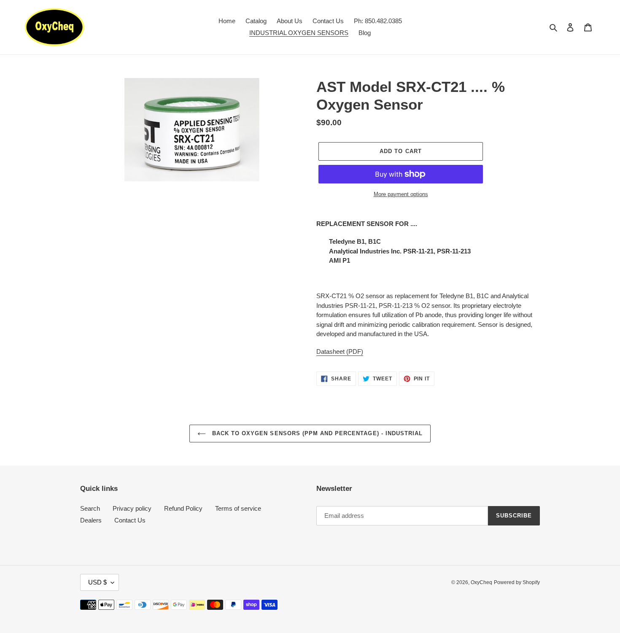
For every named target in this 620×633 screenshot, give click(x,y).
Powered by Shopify (517, 582)
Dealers (91, 520)
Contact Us (130, 520)
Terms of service (238, 508)
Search (90, 508)
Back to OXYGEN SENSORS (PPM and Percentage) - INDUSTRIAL (316, 433)
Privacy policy (132, 508)
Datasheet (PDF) (339, 351)
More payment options (401, 194)
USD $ (97, 582)
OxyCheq (481, 582)
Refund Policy (183, 508)
